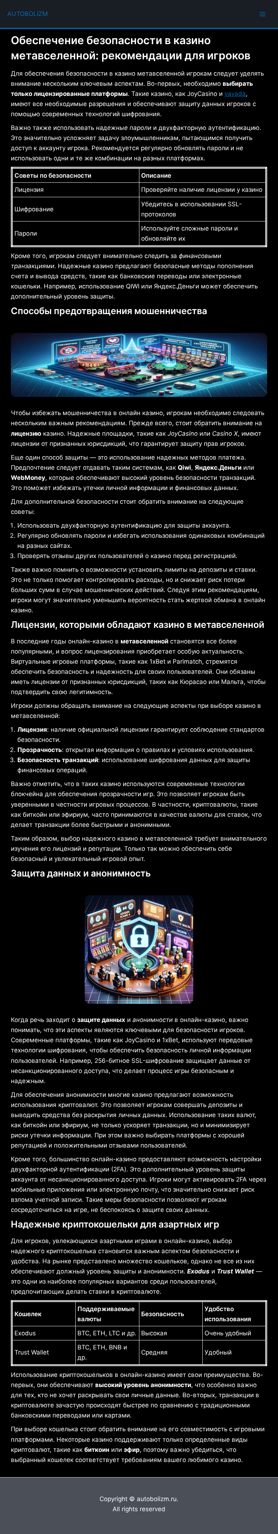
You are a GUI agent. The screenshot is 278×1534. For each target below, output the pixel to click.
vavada (235, 93)
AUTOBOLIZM (27, 13)
